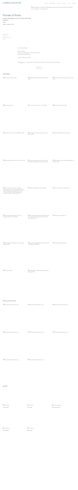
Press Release (6, 34)
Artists (46, 3)
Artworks (5, 35)
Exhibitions (52, 3)
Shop (69, 3)
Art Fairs (59, 3)
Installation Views (7, 37)
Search (73, 3)
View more (39, 67)
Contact (64, 3)
